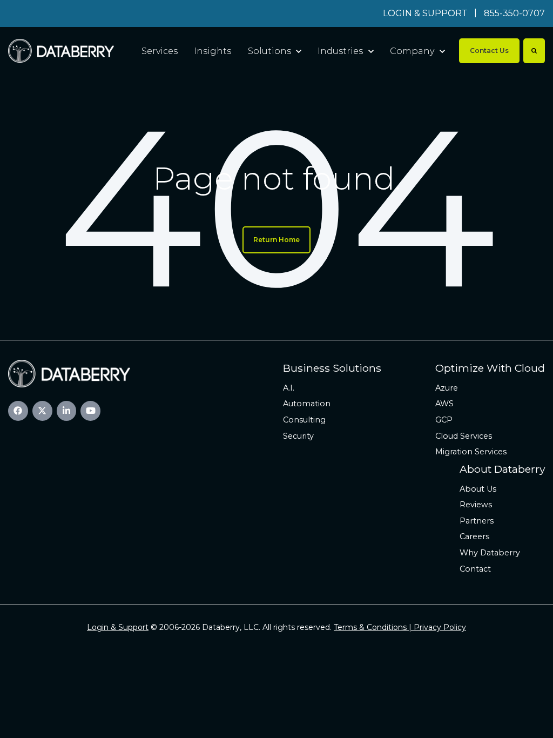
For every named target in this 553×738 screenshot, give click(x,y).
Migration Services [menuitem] (471, 452)
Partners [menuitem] (477, 521)
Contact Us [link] (489, 50)
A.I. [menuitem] (288, 388)
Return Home (276, 240)
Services (159, 51)
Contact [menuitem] (475, 569)
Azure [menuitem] (446, 388)
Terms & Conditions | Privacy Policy (400, 627)
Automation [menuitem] (307, 403)
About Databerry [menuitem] (502, 468)
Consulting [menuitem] (304, 420)
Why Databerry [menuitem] (490, 553)
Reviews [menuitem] (476, 504)
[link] (61, 50)
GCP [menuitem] (444, 420)
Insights (212, 51)
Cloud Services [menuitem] (463, 436)
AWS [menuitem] (444, 403)
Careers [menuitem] (474, 536)
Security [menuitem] (298, 436)
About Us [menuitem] (478, 489)
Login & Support (118, 627)
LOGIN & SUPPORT (425, 13)
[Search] (534, 50)
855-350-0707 (514, 13)
